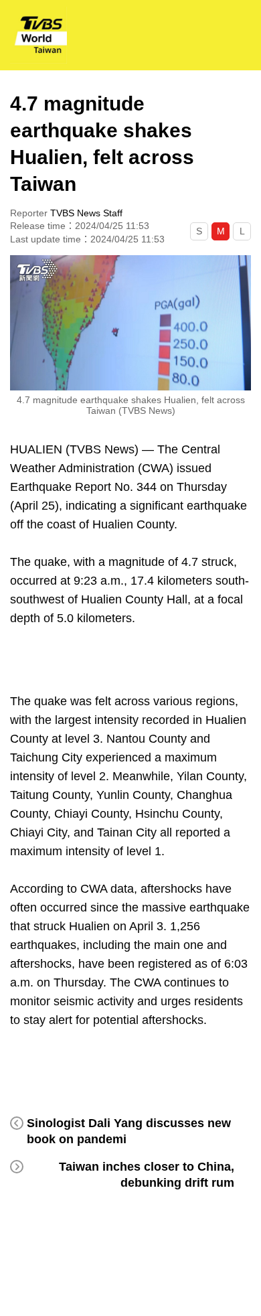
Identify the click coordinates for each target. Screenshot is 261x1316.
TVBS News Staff (86, 213)
